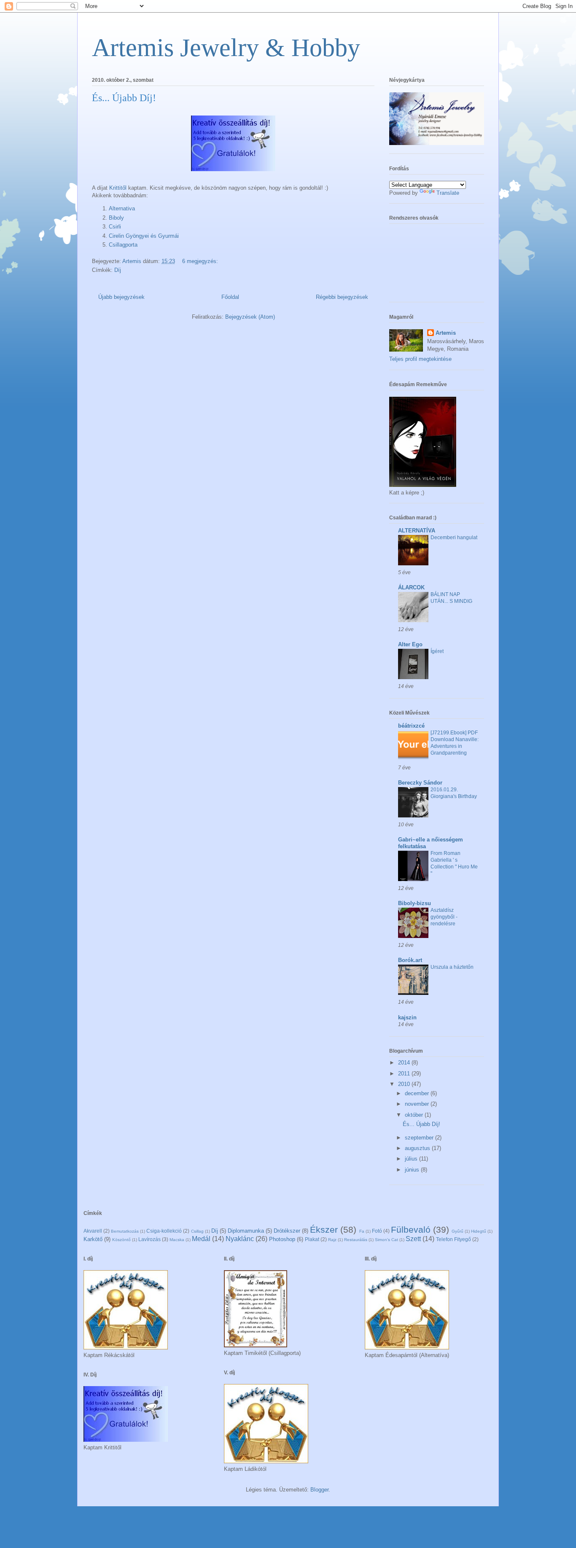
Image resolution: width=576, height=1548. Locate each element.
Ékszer (324, 1229)
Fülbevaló (411, 1229)
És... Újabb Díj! (124, 97)
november (418, 1104)
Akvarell (92, 1231)
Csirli (115, 226)
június (413, 1169)
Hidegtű (478, 1231)
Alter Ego (410, 644)
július (412, 1159)
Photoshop (282, 1239)
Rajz (332, 1239)
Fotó (377, 1231)
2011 (405, 1073)
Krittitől (118, 188)
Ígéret (437, 651)
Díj (117, 270)
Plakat (312, 1239)
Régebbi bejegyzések (342, 297)
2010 (405, 1084)
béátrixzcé (411, 726)
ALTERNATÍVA (416, 530)
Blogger (319, 1489)
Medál (201, 1238)
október (415, 1115)
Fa (361, 1231)
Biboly (116, 218)
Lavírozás (149, 1239)
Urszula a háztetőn (452, 967)
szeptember (420, 1137)
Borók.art (410, 960)
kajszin (407, 1017)
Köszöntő (121, 1239)
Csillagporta (123, 245)
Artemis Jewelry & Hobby (226, 48)
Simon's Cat (386, 1239)
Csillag (197, 1231)
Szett (413, 1238)
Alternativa (122, 208)
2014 (405, 1062)
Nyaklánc (240, 1238)
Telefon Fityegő (453, 1239)
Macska (177, 1239)
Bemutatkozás (125, 1231)
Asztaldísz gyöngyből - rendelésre (444, 917)
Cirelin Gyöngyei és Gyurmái (144, 236)
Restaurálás (355, 1239)
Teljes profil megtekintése (420, 359)
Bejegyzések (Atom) (250, 317)
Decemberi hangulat (454, 537)
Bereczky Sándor (420, 782)
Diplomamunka (246, 1231)
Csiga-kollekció (164, 1231)
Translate (447, 193)
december (418, 1093)
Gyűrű (457, 1231)
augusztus (418, 1148)
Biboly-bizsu (414, 903)
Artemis (446, 333)
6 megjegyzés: (201, 261)
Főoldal (230, 297)
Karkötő (92, 1239)
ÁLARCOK (411, 587)
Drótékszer (287, 1231)
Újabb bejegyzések (121, 297)
